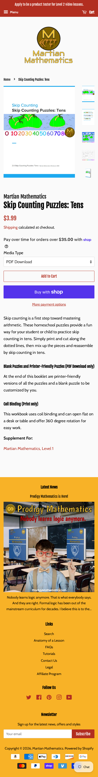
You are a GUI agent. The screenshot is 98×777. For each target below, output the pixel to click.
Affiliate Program (49, 674)
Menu (13, 12)
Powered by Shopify (79, 748)
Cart (91, 12)
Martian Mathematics (47, 748)
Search (49, 634)
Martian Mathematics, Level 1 (29, 448)
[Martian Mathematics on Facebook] (39, 698)
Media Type (13, 252)
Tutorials (49, 654)
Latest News (49, 487)
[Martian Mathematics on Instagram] (59, 698)
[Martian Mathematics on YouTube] (69, 698)
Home (7, 79)
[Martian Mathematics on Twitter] (28, 698)
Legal (49, 667)
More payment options (49, 304)
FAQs (49, 647)
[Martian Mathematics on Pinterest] (49, 698)
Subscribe (83, 734)
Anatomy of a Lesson (49, 640)
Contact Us (49, 660)
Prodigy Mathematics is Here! (49, 496)
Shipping (11, 227)
